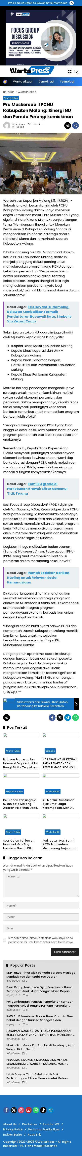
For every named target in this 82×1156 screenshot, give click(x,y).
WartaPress (18, 124)
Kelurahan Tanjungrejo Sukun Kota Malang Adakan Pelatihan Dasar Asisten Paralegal (20, 804)
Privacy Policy (13, 1129)
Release (50, 750)
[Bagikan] (75, 125)
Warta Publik (13, 750)
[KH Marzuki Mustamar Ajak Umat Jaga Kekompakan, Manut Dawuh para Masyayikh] (61, 785)
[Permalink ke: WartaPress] (7, 125)
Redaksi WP (51, 1124)
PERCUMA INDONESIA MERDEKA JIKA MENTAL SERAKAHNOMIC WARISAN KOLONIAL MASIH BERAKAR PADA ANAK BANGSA (36, 1062)
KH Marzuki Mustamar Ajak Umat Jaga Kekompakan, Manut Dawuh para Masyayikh (59, 804)
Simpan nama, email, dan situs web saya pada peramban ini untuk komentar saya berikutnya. (41, 940)
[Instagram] (21, 1110)
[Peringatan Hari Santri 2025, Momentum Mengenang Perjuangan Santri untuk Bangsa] (61, 825)
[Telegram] (67, 717)
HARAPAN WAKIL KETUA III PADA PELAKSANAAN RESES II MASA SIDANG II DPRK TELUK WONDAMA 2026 (60, 763)
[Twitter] (60, 717)
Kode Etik (34, 1135)
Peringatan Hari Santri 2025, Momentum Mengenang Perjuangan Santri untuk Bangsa (60, 844)
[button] (76, 71)
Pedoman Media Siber (44, 1129)
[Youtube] (28, 1110)
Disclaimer (29, 1124)
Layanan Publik (14, 791)
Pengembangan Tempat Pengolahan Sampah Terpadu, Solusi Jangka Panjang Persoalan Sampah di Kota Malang (39, 1004)
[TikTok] (43, 1110)
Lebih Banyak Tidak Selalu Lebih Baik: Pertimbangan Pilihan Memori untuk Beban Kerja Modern (37, 1076)
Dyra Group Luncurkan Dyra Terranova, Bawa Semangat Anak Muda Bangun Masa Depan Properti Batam (39, 989)
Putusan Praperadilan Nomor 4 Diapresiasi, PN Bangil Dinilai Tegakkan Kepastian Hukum (20, 763)
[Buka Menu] (69, 71)
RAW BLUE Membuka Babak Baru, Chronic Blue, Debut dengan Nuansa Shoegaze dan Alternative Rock (39, 1018)
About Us (10, 1124)
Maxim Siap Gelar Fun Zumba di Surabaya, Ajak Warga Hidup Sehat (40, 1047)
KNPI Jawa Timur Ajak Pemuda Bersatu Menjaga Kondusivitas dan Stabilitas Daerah (40, 975)
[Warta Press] (33, 71)
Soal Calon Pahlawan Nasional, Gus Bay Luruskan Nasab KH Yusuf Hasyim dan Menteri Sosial (18, 844)
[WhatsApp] (75, 717)
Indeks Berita (12, 1135)
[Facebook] (52, 717)
